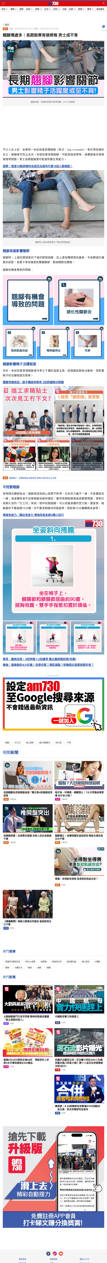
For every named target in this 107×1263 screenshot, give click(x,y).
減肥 (39, 967)
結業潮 (44, 961)
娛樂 (6, 1023)
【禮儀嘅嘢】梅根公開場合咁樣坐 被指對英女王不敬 (27, 923)
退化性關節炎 (44, 742)
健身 (30, 967)
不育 (69, 742)
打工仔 (17, 742)
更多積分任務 (68, 1236)
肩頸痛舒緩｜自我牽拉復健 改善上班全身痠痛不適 (27, 837)
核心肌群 (30, 742)
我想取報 (53, 1259)
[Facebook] (48, 1254)
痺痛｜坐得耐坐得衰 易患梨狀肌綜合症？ (76, 878)
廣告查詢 (22, 1259)
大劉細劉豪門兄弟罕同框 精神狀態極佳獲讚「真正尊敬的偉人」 (26, 1018)
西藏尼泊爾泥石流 (13, 961)
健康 (5, 28)
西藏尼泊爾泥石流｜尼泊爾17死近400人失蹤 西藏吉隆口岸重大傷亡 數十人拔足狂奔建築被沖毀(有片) (79, 1063)
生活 (57, 799)
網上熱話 (85, 961)
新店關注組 (71, 961)
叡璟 (7, 967)
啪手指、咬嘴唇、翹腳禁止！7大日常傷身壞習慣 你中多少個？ (79, 794)
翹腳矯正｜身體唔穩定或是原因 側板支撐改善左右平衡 (32, 478)
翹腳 (7, 742)
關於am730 (84, 1259)
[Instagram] (55, 1254)
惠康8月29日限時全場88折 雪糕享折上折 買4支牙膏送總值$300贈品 (27, 1061)
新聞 (57, 1023)
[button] (3, 3)
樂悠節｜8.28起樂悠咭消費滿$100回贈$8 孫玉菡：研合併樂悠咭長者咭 (77, 1108)
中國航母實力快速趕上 (67, 1016)
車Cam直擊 (30, 961)
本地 (6, 928)
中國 (57, 1070)
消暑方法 (18, 967)
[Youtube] (61, 1254)
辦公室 (58, 742)
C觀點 (97, 961)
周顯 (49, 967)
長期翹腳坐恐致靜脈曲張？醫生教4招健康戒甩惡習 (27, 794)
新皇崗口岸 (56, 961)
